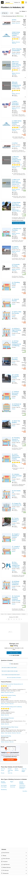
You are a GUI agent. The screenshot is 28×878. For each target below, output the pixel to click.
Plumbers (14, 21)
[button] (26, 2)
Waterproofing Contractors (22, 787)
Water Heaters (19, 207)
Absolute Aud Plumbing (6, 735)
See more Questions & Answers (14, 677)
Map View (5, 13)
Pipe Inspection (19, 249)
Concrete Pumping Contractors (21, 782)
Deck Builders (4, 785)
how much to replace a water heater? (9, 667)
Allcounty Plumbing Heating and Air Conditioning (16, 84)
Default (23, 11)
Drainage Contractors (20, 125)
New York (3, 768)
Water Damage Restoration (10, 730)
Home (2, 614)
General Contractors (20, 424)
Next (21, 619)
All (12, 13)
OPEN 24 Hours (19, 16)
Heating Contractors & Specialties (12, 700)
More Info (18, 23)
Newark (16, 768)
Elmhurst (17, 770)
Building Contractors (16, 614)
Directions (18, 42)
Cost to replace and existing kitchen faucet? (11, 674)
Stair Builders (13, 785)
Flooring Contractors (18, 721)
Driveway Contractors (3, 782)
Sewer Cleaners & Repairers (11, 689)
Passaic (2, 773)
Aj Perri (14, 19)
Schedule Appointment (19, 222)
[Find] (22, 2)
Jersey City (24, 768)
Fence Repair (4, 786)
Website (13, 23)
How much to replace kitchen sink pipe (9, 671)
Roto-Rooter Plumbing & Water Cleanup (9, 727)
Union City (10, 773)
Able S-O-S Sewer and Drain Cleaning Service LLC (16, 64)
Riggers (11, 781)
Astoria (2, 770)
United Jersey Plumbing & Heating (16, 33)
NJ (5, 614)
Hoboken (9, 614)
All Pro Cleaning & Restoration (16, 49)
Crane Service (22, 785)
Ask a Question (14, 663)
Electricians (12, 786)
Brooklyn (10, 768)
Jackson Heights (23, 771)
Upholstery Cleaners (20, 52)
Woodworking (4, 789)
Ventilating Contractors (21, 88)
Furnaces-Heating (20, 21)
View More (25, 791)
